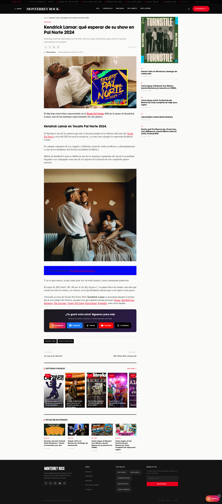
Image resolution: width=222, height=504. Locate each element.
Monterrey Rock (43, 8)
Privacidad (161, 500)
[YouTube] (60, 483)
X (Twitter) (124, 325)
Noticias (47, 22)
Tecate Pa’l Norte (95, 113)
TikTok (92, 325)
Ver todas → (131, 368)
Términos (169, 500)
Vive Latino (135, 472)
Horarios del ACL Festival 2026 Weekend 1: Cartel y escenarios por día (54, 443)
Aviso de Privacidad (92, 485)
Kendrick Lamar (50, 341)
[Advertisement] (159, 175)
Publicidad (88, 476)
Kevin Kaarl (91, 303)
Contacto (88, 489)
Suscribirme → (162, 484)
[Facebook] (46, 483)
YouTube (107, 325)
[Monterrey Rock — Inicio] (62, 468)
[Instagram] (55, 483)
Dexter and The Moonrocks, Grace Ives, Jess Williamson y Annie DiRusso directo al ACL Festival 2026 (159, 131)
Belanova (48, 303)
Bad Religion (128, 300)
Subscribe (88, 481)
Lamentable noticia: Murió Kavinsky (157, 117)
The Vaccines (60, 303)
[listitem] (54, 390)
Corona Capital (124, 478)
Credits (176, 500)
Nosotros (88, 472)
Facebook (76, 325)
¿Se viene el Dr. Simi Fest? (82, 270)
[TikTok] (64, 483)
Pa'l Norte (122, 472)
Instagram (59, 325)
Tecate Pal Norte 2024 (65, 341)
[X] (50, 483)
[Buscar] (188, 8)
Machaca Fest (123, 484)
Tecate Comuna (123, 489)
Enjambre (102, 303)
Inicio (46, 18)
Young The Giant (76, 303)
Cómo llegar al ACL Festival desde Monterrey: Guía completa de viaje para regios (125, 445)
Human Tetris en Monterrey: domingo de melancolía (78, 443)
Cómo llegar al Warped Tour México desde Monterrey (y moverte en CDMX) (158, 87)
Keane (117, 300)
